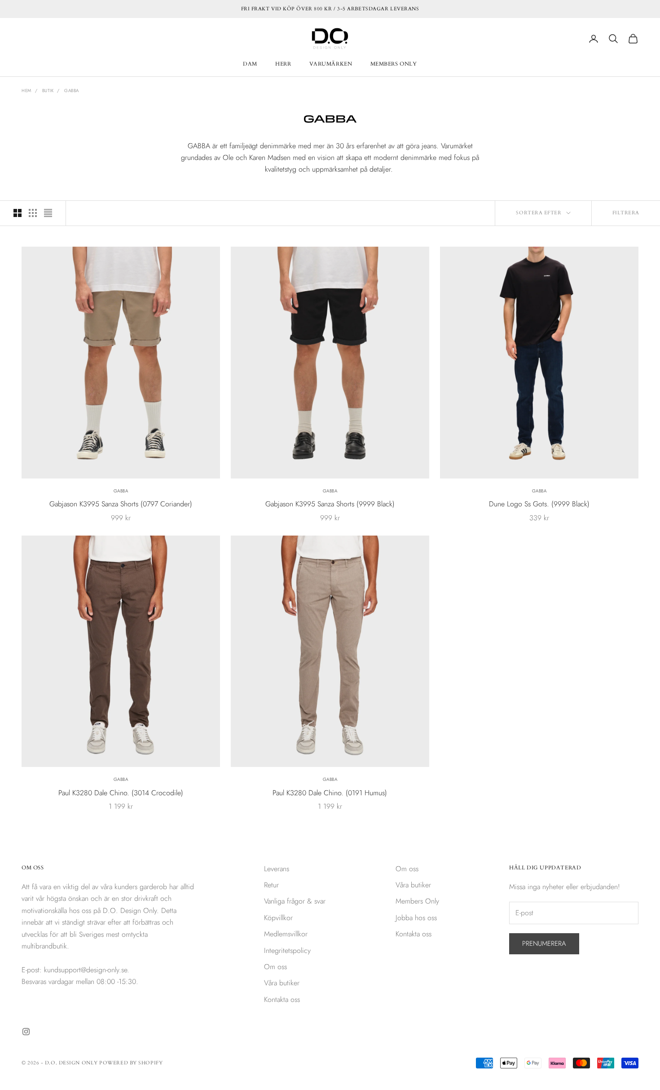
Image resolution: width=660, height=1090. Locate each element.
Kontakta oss (282, 999)
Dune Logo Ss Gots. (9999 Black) (539, 504)
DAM (250, 63)
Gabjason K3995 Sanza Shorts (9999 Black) (330, 504)
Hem (26, 90)
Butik (48, 90)
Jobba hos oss (416, 918)
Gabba (71, 90)
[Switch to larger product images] (17, 213)
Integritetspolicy (287, 950)
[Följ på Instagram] (26, 1031)
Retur (271, 885)
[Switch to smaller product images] (33, 213)
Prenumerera (544, 943)
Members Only (417, 901)
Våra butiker (281, 983)
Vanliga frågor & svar (295, 901)
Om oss (275, 967)
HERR (283, 63)
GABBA (121, 490)
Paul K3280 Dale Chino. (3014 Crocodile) (120, 793)
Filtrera (625, 212)
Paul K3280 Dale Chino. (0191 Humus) (330, 793)
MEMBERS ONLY (393, 63)
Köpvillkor (278, 918)
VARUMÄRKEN (330, 63)
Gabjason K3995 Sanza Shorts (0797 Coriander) (120, 504)
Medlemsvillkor (286, 934)
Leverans (276, 869)
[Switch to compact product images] (48, 213)
